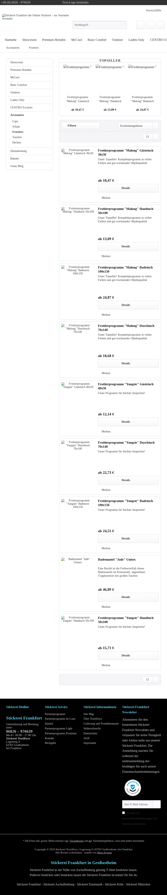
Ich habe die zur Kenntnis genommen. (139, 818)
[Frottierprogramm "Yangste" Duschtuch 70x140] (77, 466)
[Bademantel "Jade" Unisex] (77, 583)
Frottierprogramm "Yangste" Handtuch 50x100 (126, 620)
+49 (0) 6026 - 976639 (15, 2)
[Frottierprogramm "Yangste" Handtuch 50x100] (77, 642)
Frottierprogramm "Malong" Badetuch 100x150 (142, 99)
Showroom (16, 62)
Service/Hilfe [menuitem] (153, 10)
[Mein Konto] (150, 25)
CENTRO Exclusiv (21, 107)
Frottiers (17, 131)
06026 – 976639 (19, 731)
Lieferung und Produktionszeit (101, 723)
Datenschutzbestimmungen (137, 818)
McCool (15, 77)
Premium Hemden (20, 69)
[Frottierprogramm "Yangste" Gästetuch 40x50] (77, 408)
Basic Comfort (18, 84)
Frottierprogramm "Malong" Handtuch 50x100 (109, 99)
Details (126, 188)
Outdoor (15, 92)
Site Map (89, 714)
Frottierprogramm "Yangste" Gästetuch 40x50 (126, 386)
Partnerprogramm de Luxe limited (60, 721)
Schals (16, 126)
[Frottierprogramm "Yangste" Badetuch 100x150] (77, 525)
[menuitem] (100, 26)
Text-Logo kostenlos (75, 2)
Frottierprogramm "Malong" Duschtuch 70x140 (126, 328)
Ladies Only (17, 100)
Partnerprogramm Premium (61, 733)
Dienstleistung (18, 151)
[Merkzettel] (140, 25)
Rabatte (14, 158)
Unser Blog (16, 166)
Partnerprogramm (55, 714)
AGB (86, 738)
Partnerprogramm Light (58, 728)
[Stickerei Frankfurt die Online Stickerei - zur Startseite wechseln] (37, 23)
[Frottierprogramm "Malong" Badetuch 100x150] (142, 79)
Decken (16, 142)
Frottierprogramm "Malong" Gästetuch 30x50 (77, 99)
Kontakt (49, 738)
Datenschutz (90, 733)
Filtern (71, 125)
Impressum (90, 742)
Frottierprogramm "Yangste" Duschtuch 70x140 (126, 444)
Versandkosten (76, 840)
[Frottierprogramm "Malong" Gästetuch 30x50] (77, 79)
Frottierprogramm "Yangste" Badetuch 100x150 (125, 503)
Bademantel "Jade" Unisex (117, 559)
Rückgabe (50, 742)
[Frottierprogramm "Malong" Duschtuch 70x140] (77, 350)
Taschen (17, 137)
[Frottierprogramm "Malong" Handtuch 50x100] (110, 79)
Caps (15, 121)
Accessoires (17, 115)
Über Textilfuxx (93, 718)
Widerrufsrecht (92, 728)
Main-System (104, 852)
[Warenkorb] (160, 25)
